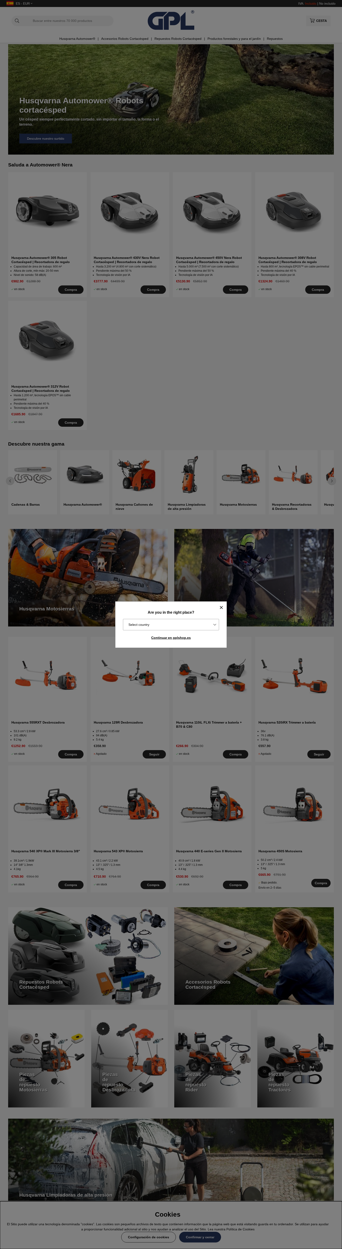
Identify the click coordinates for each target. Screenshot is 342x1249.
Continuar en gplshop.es (171, 638)
